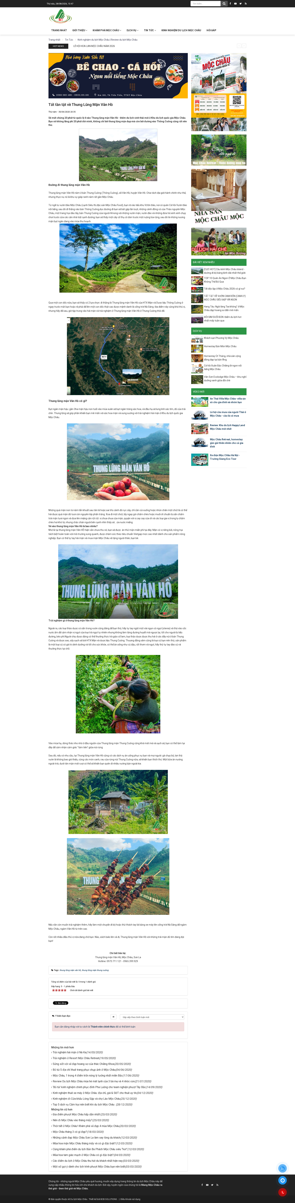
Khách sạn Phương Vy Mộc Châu (221, 338)
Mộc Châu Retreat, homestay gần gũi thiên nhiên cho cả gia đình (226, 443)
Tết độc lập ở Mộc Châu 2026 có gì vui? (224, 288)
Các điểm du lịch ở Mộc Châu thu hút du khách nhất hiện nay (88, 1160)
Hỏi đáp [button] (211, 30)
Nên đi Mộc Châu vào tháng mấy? (72, 1120)
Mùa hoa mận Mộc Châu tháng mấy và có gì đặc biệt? (84, 1143)
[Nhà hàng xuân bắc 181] (118, 75)
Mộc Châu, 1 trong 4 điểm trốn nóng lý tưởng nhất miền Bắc (88, 1075)
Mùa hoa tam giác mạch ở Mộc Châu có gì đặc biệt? (83, 1155)
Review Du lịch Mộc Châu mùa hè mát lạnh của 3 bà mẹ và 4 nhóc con (94, 1081)
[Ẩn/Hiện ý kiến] (113, 1016)
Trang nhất (59, 30)
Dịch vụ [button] (132, 30)
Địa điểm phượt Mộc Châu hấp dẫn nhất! (76, 1114)
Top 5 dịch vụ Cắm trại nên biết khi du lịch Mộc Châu (84, 1104)
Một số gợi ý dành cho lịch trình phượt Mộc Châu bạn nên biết (89, 1166)
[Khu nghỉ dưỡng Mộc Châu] (219, 150)
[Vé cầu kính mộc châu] (219, 92)
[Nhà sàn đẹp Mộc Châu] (219, 196)
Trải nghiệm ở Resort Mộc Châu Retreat (76, 1058)
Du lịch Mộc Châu (78, 1199)
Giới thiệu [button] (79, 30)
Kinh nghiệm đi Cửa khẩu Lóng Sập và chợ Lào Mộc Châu (86, 1098)
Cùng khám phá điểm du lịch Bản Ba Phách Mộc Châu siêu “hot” (90, 1149)
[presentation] (239, 46)
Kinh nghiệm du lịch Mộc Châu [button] (181, 30)
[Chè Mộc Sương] (219, 241)
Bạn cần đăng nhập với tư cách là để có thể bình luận (95, 1026)
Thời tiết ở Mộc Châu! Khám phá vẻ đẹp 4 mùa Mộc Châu (86, 1126)
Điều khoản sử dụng (130, 1199)
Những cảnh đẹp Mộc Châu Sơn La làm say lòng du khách (86, 1137)
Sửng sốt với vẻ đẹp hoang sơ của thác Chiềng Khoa (83, 1064)
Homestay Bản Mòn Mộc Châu (220, 346)
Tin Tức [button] (149, 30)
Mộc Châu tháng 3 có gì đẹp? (70, 1131)
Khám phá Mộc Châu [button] (106, 30)
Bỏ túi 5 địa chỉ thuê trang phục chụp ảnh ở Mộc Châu (84, 1069)
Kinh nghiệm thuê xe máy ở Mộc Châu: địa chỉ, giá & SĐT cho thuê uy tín (95, 1093)
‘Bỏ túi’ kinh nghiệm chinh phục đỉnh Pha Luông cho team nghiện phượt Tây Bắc (99, 1087)
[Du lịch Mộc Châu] (60, 16)
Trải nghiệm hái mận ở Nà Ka (69, 1052)
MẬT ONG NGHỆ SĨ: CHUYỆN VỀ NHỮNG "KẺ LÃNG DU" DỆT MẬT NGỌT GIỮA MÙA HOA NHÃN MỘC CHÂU (128, 46)
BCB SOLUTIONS (109, 1199)
